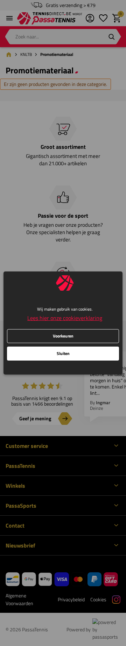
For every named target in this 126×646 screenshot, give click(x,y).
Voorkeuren (63, 336)
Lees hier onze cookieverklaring (64, 318)
